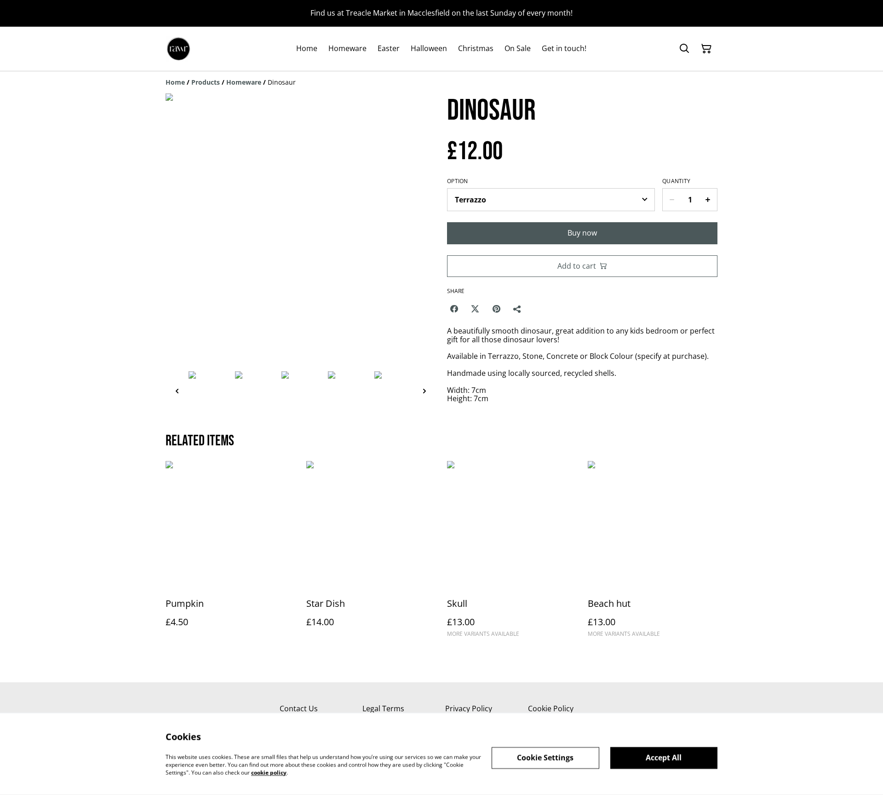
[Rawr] (178, 49)
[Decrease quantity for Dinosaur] (671, 199)
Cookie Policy (550, 708)
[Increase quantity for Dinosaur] (708, 199)
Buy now (582, 233)
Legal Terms (383, 708)
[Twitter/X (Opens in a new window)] (475, 309)
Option (457, 181)
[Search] (684, 49)
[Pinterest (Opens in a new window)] (496, 309)
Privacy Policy (468, 708)
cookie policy (269, 772)
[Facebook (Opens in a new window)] (454, 309)
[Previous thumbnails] (177, 390)
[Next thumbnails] (424, 390)
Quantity (676, 181)
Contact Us (299, 708)
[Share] (517, 309)
